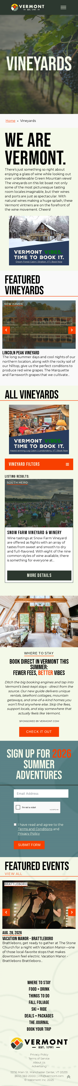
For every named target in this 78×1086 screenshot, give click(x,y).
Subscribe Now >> (37, 1072)
